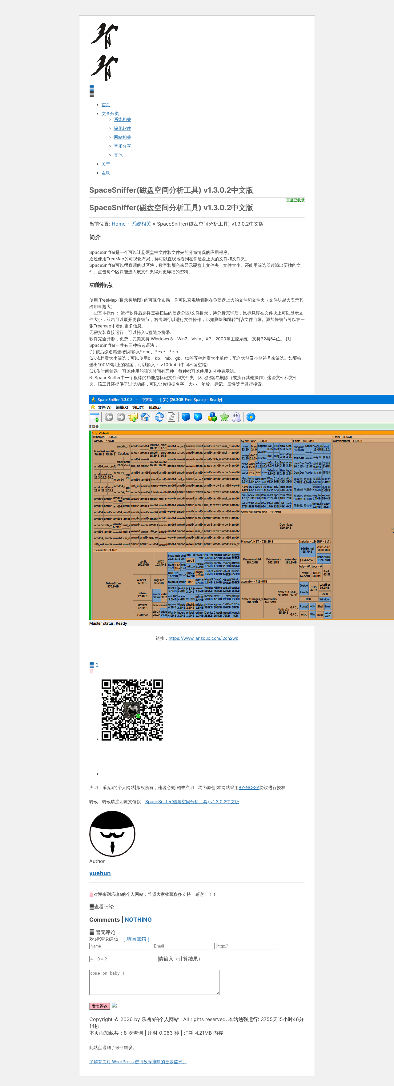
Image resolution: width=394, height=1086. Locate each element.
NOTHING (138, 919)
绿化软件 (122, 128)
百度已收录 (295, 200)
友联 (106, 172)
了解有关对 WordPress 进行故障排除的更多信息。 (138, 1061)
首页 (106, 104)
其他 (118, 155)
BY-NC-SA (249, 787)
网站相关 (122, 137)
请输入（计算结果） (181, 959)
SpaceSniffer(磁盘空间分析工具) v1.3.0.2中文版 (192, 801)
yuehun (100, 873)
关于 (106, 163)
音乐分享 (122, 146)
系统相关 (122, 119)
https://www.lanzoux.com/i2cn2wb (204, 638)
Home (119, 224)
